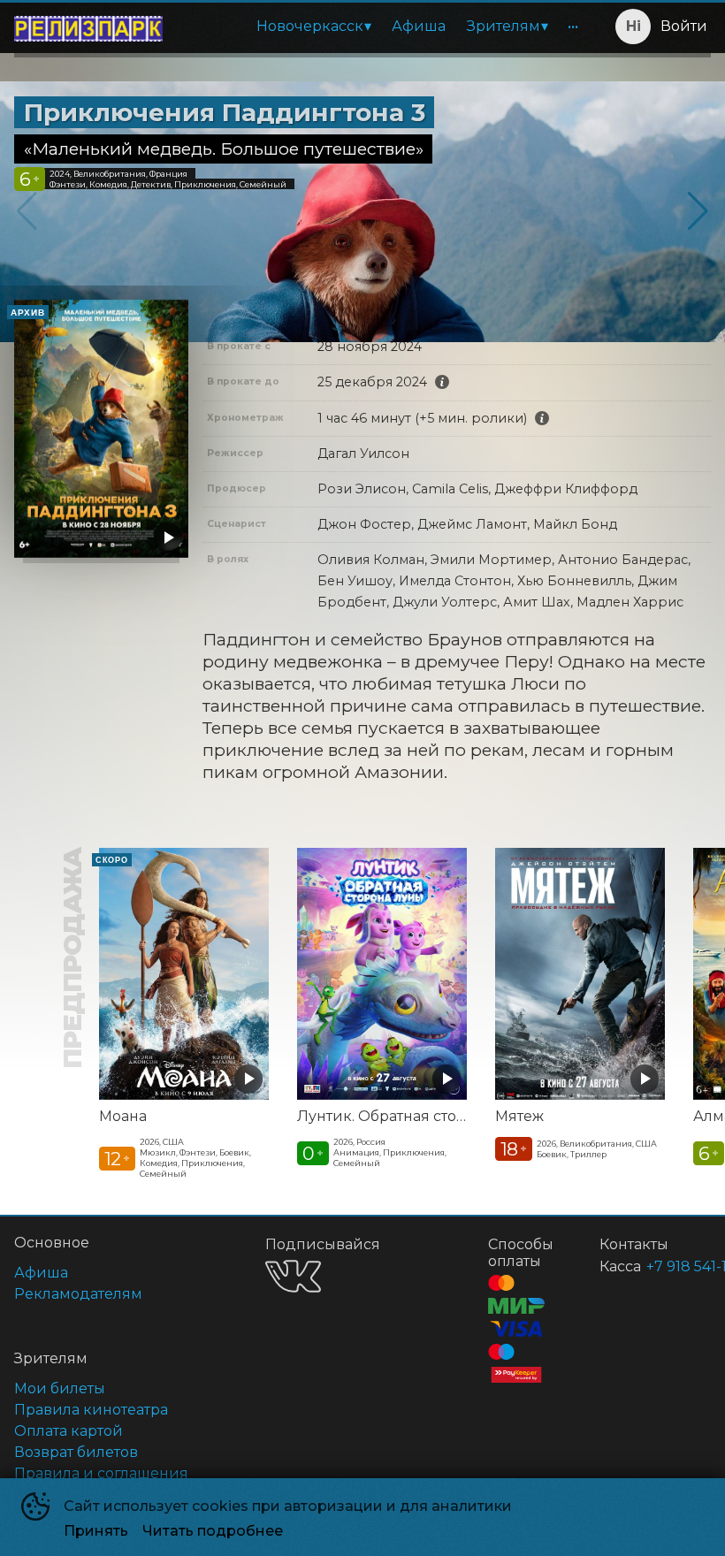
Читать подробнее (212, 1530)
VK (293, 1276)
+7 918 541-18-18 (657, 1266)
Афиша (419, 26)
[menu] (383, 26)
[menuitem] (313, 26)
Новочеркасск (309, 26)
